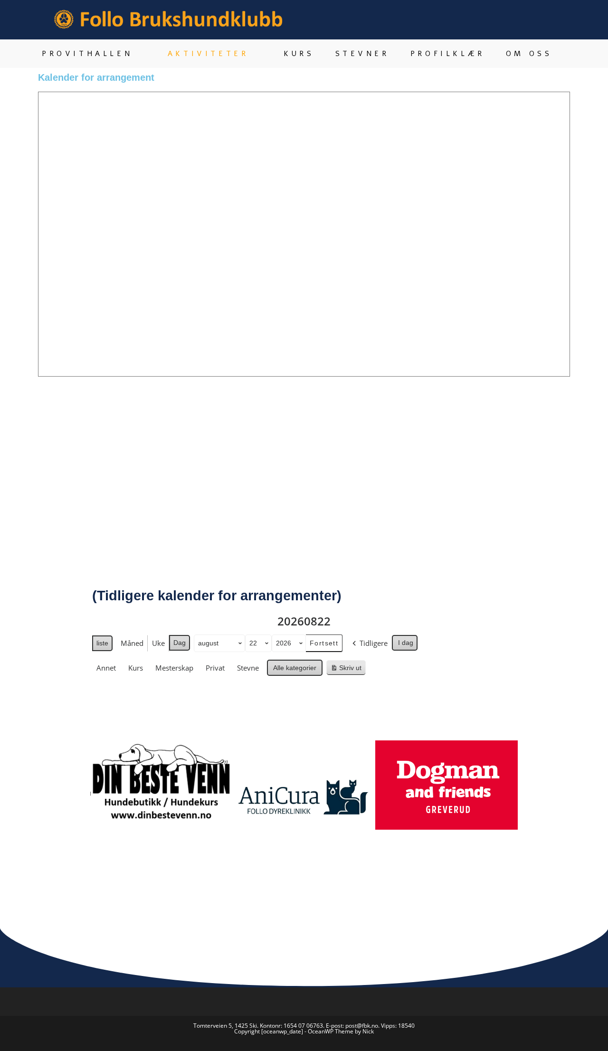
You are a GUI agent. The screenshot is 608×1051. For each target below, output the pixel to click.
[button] (80, 807)
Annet (106, 667)
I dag (405, 642)
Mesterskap (174, 667)
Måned (132, 643)
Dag (179, 642)
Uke (158, 643)
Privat (215, 667)
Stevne (248, 667)
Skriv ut (348, 670)
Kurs (135, 667)
